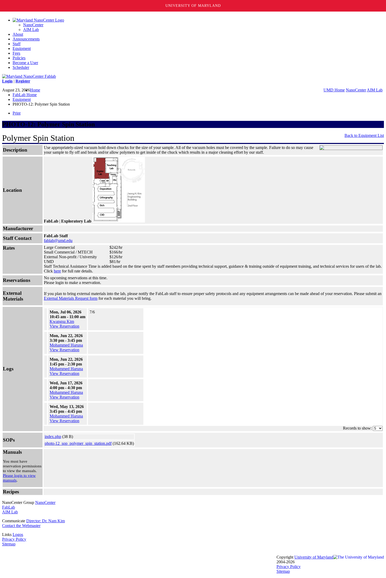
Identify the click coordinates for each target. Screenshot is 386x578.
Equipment (22, 48)
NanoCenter (33, 25)
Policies (19, 58)
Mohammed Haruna (66, 345)
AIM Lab (31, 29)
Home (35, 90)
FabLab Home (25, 94)
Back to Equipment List (364, 135)
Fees (16, 53)
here (57, 271)
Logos (18, 534)
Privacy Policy (14, 539)
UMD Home (334, 90)
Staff (16, 44)
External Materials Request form (70, 298)
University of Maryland (193, 6)
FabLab (8, 507)
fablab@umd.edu (58, 240)
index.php (53, 436)
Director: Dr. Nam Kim (45, 521)
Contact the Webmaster (21, 525)
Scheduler (21, 67)
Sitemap (8, 544)
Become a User (25, 62)
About (18, 34)
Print (16, 113)
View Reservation (64, 326)
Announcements (26, 39)
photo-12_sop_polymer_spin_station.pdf (78, 443)
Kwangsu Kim (62, 321)
